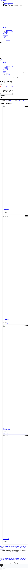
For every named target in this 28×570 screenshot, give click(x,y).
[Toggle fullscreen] (1, 568)
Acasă (4, 27)
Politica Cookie (3, 546)
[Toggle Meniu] (23, 63)
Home (1, 77)
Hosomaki (10, 77)
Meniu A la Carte (9, 31)
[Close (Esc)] (4, 568)
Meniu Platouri (9, 30)
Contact (4, 36)
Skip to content (3, 0)
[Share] (3, 568)
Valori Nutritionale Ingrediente (8, 547)
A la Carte (5, 77)
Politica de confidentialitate (13, 546)
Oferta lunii (5, 35)
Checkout (8, 40)
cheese (18, 100)
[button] (6, 28)
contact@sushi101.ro (8, 3)
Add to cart (3, 95)
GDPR (21, 546)
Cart (7, 38)
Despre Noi (5, 33)
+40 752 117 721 (7, 4)
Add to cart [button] (5, 213)
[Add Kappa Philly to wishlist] (14, 98)
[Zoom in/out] (0, 568)
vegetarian (23, 100)
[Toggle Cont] (23, 72)
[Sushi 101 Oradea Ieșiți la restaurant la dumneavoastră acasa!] (7, 25)
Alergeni (17, 547)
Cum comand (6, 32)
